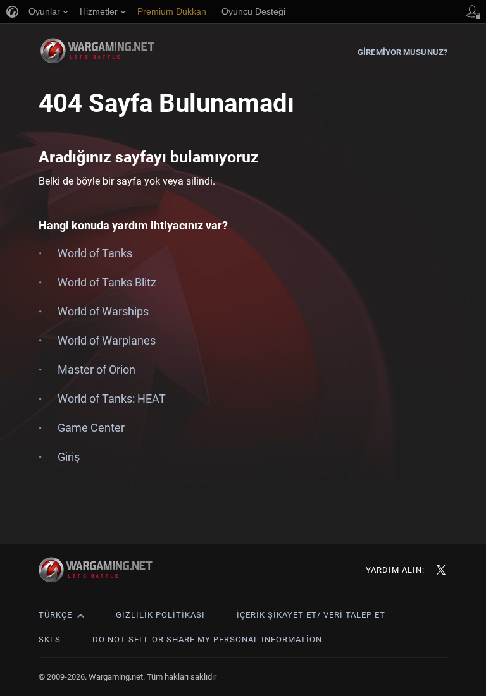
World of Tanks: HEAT (112, 398)
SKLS (50, 639)
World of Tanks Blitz (107, 282)
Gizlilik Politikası (160, 615)
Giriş (69, 456)
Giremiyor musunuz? (402, 52)
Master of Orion (96, 369)
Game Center (91, 427)
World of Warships (103, 311)
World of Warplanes (107, 340)
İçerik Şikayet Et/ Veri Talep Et (311, 615)
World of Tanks (95, 253)
